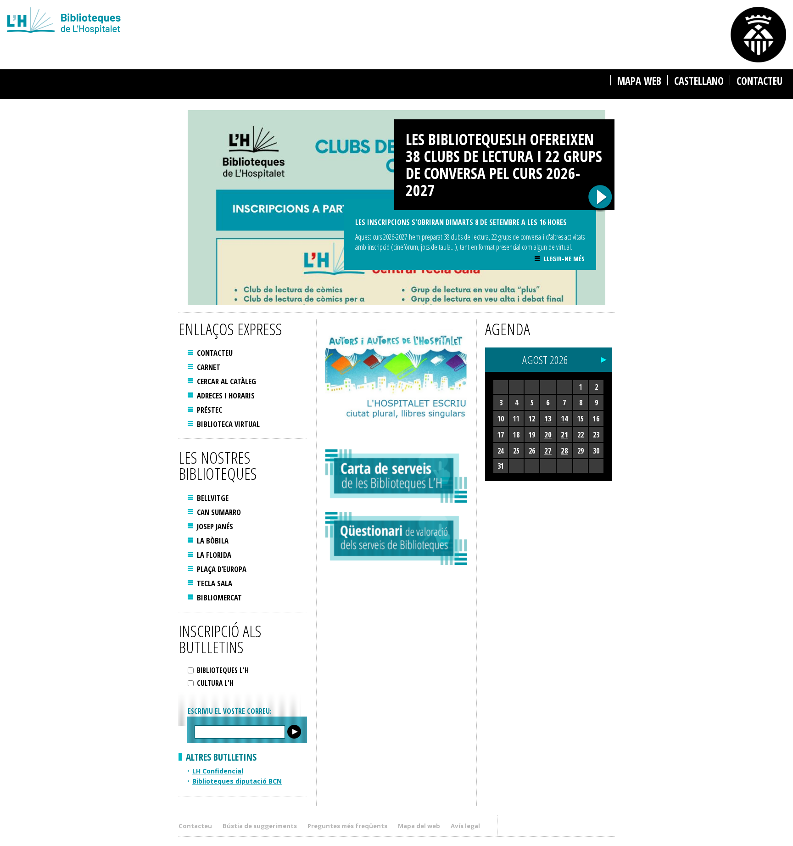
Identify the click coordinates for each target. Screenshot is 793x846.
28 (564, 450)
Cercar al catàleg (226, 381)
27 (548, 450)
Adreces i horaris (226, 395)
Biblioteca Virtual (228, 424)
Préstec (209, 409)
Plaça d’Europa (221, 569)
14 (564, 418)
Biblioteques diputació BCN (237, 781)
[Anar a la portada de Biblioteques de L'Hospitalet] (245, 22)
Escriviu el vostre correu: (230, 711)
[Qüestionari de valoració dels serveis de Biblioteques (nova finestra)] (396, 538)
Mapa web (639, 81)
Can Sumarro (219, 512)
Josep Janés (215, 526)
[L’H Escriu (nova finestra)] (396, 375)
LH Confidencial (217, 771)
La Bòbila (213, 540)
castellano (699, 81)
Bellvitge (213, 498)
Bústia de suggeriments (260, 826)
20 (548, 434)
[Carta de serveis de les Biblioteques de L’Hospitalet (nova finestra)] (396, 476)
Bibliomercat (219, 597)
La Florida (214, 554)
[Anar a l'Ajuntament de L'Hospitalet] (758, 34)
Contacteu (759, 81)
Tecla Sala (214, 583)
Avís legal (465, 826)
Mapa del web (419, 826)
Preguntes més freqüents (347, 826)
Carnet (208, 367)
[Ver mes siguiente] (604, 357)
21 (564, 434)
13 (548, 418)
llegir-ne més (564, 258)
